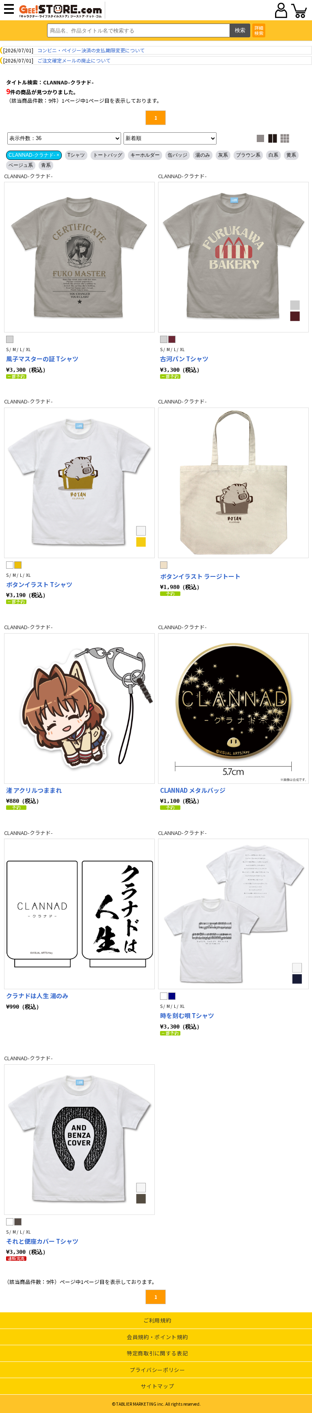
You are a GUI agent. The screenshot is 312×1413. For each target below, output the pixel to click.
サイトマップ (157, 1386)
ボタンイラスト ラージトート (200, 576)
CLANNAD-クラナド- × (34, 155)
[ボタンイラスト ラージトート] (233, 483)
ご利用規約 (157, 1320)
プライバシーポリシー (157, 1370)
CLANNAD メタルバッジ (192, 790)
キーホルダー (145, 155)
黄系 (291, 155)
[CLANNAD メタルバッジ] (233, 708)
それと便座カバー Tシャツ (42, 1241)
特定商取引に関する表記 (157, 1353)
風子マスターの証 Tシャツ (42, 358)
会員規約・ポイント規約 (157, 1337)
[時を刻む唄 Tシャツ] (233, 914)
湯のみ (202, 155)
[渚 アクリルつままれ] (79, 708)
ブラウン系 (248, 155)
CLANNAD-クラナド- (28, 176)
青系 (46, 165)
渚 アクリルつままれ (34, 790)
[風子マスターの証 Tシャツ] (79, 257)
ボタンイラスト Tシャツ (39, 584)
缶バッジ (177, 155)
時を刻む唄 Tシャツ (187, 1015)
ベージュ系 (21, 165)
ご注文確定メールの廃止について (73, 60)
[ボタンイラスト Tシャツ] (79, 483)
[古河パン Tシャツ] (233, 257)
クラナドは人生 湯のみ (37, 995)
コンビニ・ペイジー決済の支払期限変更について (91, 50)
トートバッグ (107, 155)
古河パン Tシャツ (184, 358)
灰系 (223, 155)
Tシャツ (76, 155)
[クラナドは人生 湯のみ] (79, 914)
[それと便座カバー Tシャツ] (79, 1140)
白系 (273, 155)
